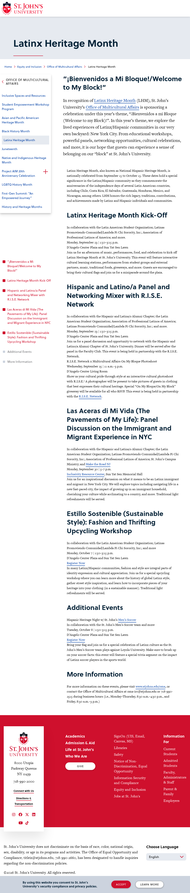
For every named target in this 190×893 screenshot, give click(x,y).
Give (80, 766)
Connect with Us (24, 791)
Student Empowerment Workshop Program (25, 106)
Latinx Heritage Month (19, 140)
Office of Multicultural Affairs (64, 67)
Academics (75, 736)
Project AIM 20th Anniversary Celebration (18, 173)
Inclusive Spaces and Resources (23, 95)
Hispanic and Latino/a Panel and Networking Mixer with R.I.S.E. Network (26, 294)
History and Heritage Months (22, 207)
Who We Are (76, 756)
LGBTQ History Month (17, 184)
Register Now (76, 563)
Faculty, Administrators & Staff (174, 777)
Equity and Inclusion (29, 67)
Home (8, 67)
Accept (121, 884)
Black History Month (16, 131)
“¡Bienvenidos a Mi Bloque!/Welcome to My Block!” (24, 266)
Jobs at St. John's (127, 796)
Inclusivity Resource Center (85, 474)
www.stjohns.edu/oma (150, 686)
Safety (118, 754)
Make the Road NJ (98, 464)
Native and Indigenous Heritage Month (24, 160)
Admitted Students (170, 763)
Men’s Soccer (127, 620)
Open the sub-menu (45, 171)
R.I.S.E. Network (90, 396)
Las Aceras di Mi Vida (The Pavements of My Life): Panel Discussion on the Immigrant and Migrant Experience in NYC (29, 316)
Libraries (120, 747)
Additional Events (19, 351)
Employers (171, 800)
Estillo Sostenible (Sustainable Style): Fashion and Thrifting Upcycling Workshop (28, 337)
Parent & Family (170, 791)
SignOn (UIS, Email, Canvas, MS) (129, 739)
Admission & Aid (80, 743)
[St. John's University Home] (23, 744)
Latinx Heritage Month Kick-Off (29, 280)
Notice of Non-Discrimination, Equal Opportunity (130, 766)
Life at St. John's (79, 749)
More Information (19, 361)
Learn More (149, 884)
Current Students (170, 751)
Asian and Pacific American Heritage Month (20, 120)
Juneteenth (9, 149)
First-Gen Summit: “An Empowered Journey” (17, 195)
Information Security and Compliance (130, 780)
